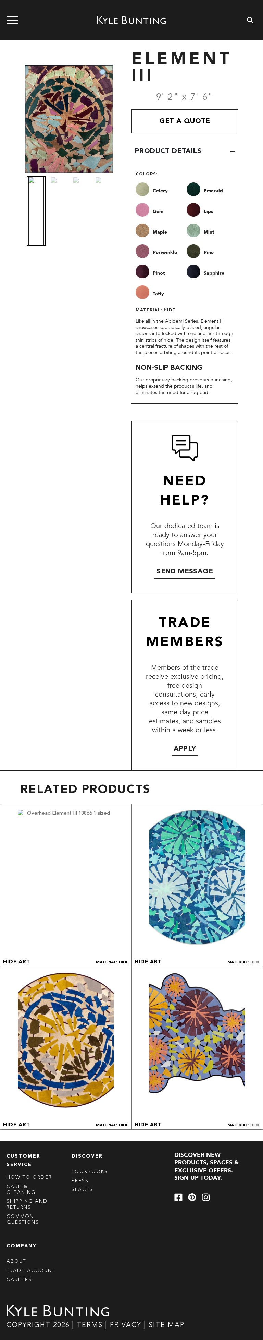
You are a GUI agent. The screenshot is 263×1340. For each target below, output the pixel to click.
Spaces (82, 1189)
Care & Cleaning (21, 1189)
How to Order (29, 1177)
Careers (19, 1279)
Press (80, 1180)
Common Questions (23, 1219)
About (16, 1261)
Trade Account (31, 1270)
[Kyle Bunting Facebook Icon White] (178, 1197)
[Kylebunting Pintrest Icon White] (192, 1197)
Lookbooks (90, 1171)
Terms (90, 1325)
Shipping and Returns (27, 1204)
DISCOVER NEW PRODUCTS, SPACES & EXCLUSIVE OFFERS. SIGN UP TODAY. (206, 1166)
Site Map (167, 1325)
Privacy (127, 1325)
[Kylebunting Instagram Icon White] (206, 1197)
